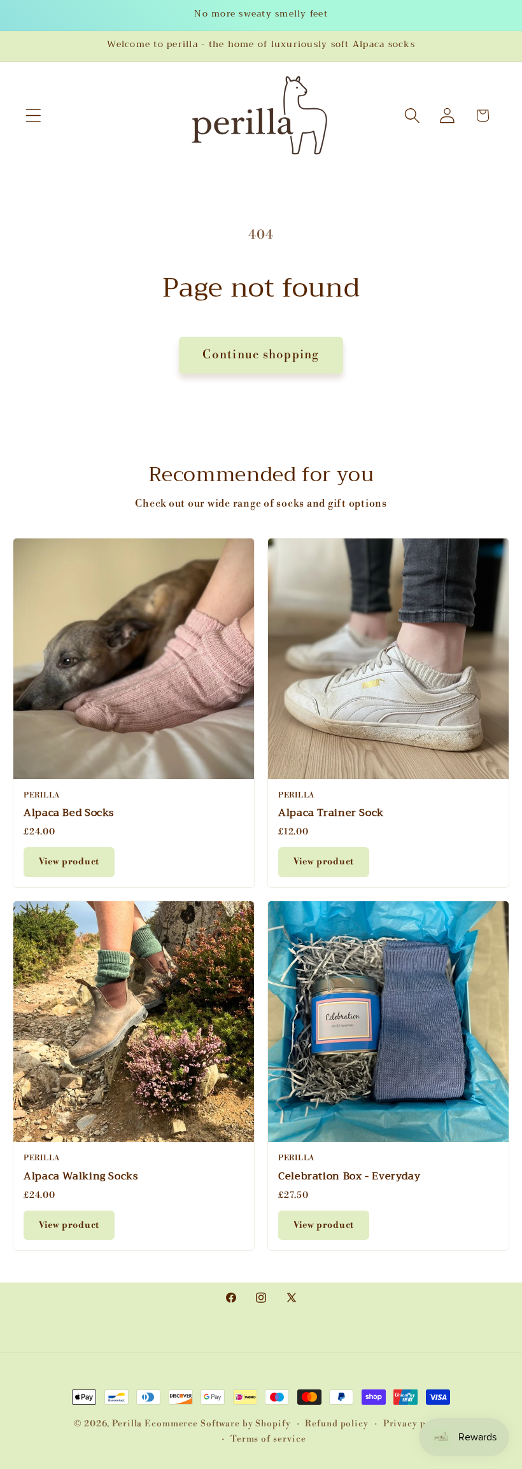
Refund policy (336, 1423)
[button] (33, 115)
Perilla (127, 1423)
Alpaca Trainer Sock (331, 813)
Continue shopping (260, 355)
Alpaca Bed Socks (69, 813)
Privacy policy (415, 1423)
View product (69, 862)
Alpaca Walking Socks (81, 1176)
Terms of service (268, 1438)
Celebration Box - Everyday (349, 1176)
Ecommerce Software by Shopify (217, 1423)
